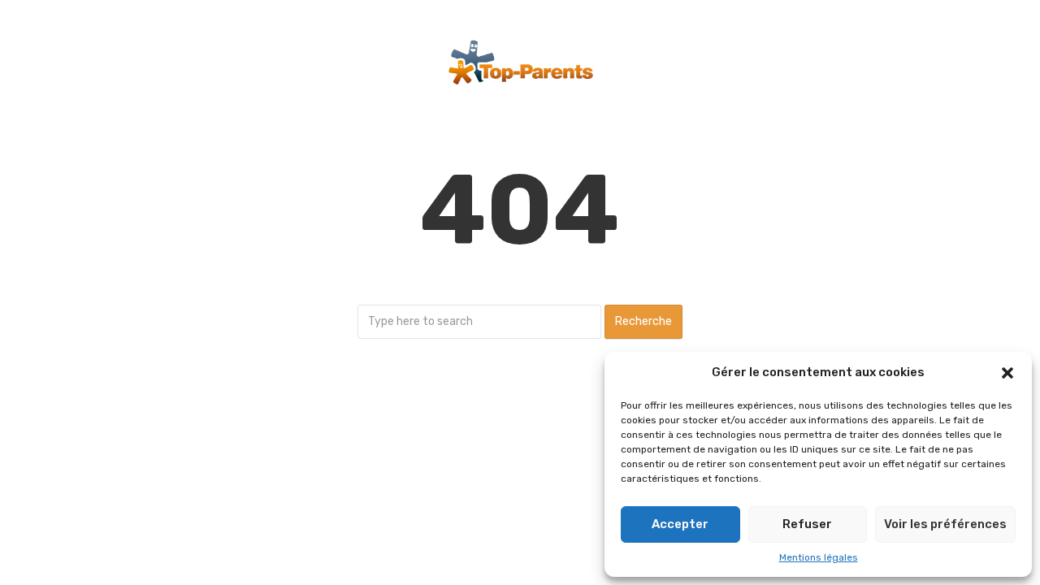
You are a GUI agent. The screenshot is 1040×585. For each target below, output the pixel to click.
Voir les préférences (945, 524)
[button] (1007, 373)
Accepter (680, 524)
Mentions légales (818, 557)
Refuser (807, 524)
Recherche (643, 321)
